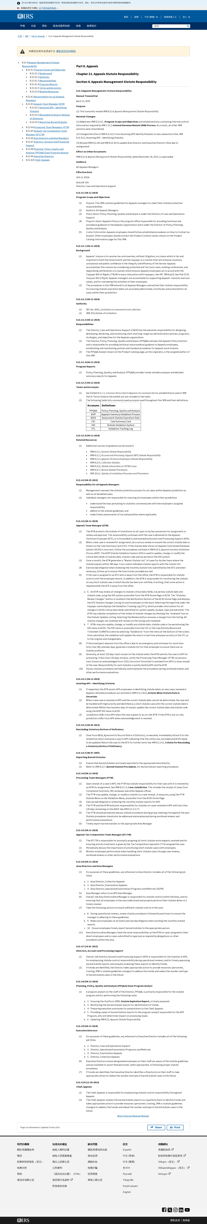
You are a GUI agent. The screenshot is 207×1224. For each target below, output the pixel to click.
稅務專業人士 (170, 17)
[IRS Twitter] (170, 1209)
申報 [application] (22, 25)
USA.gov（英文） (167, 1161)
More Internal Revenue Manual (133, 1116)
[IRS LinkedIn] (181, 1209)
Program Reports (48, 84)
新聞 (136, 17)
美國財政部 (164, 1149)
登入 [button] (185, 17)
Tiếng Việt (128, 1180)
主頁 (20, 36)
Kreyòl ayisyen (130, 1186)
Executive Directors (44, 156)
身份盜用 (92, 1155)
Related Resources (49, 91)
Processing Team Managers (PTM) (51, 127)
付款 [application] (33, 25)
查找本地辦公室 (25, 1180)
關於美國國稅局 (25, 1149)
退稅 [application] (44, 25)
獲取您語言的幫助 (66, 51)
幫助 (126, 17)
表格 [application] (78, 25)
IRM (26, 36)
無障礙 (186, 1220)
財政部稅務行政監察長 (170, 1155)
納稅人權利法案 (60, 1149)
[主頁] (25, 15)
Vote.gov (162, 1173)
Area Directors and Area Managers (51, 138)
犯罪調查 (92, 1173)
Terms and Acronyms (50, 88)
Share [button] (158, 1127)
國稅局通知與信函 (97, 1149)
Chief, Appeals (42, 160)
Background (45, 73)
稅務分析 (22, 1167)
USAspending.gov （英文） (172, 1167)
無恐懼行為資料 (60, 1180)
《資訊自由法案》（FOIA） (67, 1173)
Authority (44, 77)
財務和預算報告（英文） (30, 1161)
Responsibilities (47, 80)
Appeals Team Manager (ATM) (49, 104)
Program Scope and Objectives (49, 69)
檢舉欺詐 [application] (92, 25)
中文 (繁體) (150, 17)
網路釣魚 (92, 1161)
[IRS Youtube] (187, 1209)
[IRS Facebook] (164, 1209)
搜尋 (188, 26)
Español (127, 1149)
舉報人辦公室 (95, 1180)
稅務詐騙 (92, 1167)
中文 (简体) (129, 1155)
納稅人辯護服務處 (62, 1155)
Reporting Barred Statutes (53, 122)
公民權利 (57, 1167)
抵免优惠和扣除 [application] (61, 25)
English (127, 1192)
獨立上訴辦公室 (60, 1161)
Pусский (127, 1173)
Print (177, 1127)
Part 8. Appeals (38, 36)
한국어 (126, 1167)
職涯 (19, 1155)
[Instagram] (175, 1209)
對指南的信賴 (59, 1186)
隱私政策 (175, 1220)
